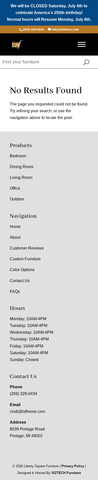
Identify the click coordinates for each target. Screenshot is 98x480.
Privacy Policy (73, 466)
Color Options (22, 270)
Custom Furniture (25, 259)
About (15, 237)
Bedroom (18, 156)
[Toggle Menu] (82, 44)
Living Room (21, 177)
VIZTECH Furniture (66, 473)
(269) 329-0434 (23, 394)
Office (15, 188)
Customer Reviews (27, 248)
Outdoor (17, 199)
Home (15, 226)
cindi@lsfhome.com (27, 411)
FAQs (15, 291)
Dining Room (21, 167)
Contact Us (20, 281)
